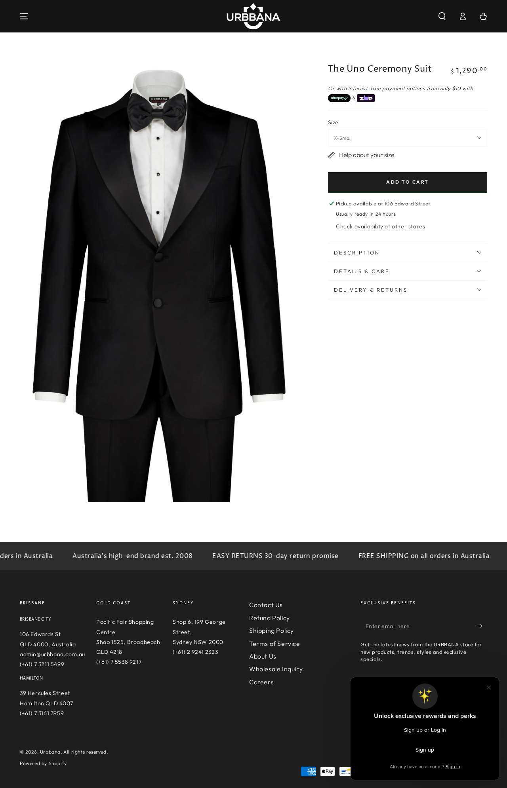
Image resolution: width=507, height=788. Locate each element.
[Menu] (23, 16)
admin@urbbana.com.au (52, 654)
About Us (262, 656)
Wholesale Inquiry (276, 669)
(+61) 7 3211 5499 (42, 664)
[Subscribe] (482, 625)
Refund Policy (269, 618)
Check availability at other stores (380, 226)
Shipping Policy (271, 630)
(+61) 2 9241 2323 (195, 651)
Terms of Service (274, 643)
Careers (261, 682)
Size (333, 122)
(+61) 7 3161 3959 (42, 713)
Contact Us (266, 605)
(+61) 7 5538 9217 (118, 661)
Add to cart (407, 182)
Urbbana (50, 752)
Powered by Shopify (43, 763)
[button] (442, 16)
